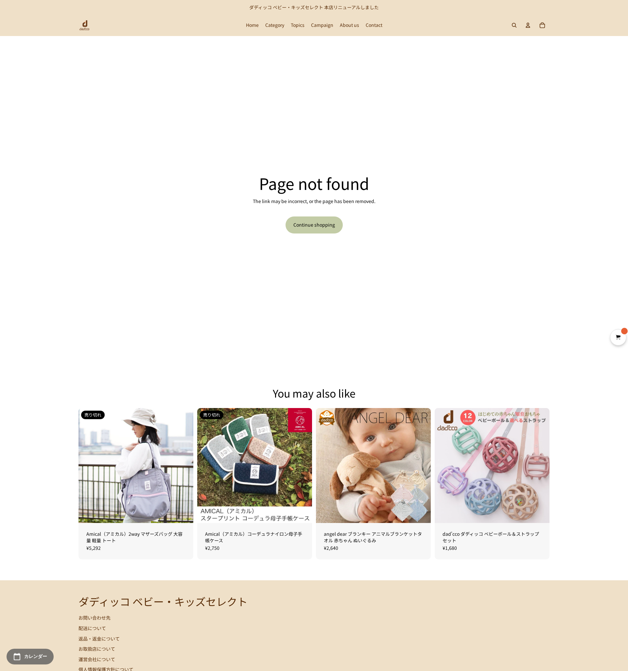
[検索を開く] (514, 25)
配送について (92, 628)
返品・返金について (99, 638)
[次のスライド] (183, 465)
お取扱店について (96, 648)
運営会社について (96, 659)
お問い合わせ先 (94, 617)
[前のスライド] (88, 465)
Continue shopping (314, 224)
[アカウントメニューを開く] (528, 25)
